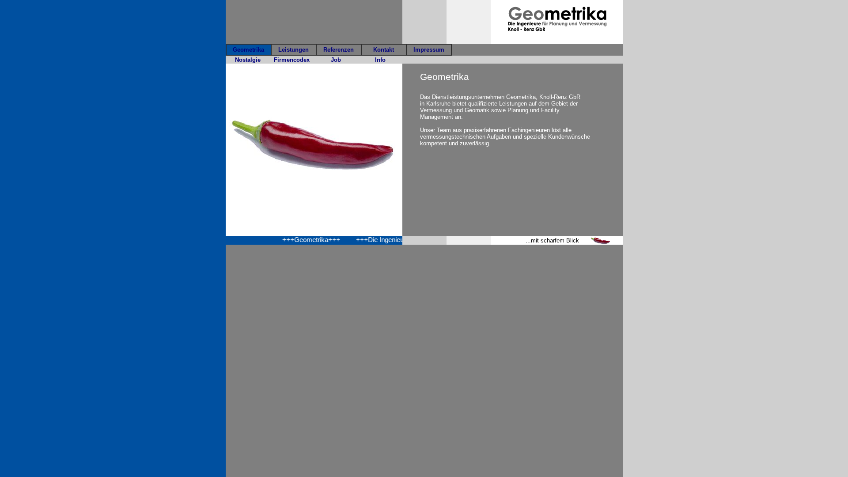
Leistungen (293, 49)
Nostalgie (248, 60)
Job (336, 60)
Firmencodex (292, 60)
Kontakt (383, 49)
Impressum (428, 49)
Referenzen (338, 49)
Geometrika (248, 49)
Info (380, 60)
